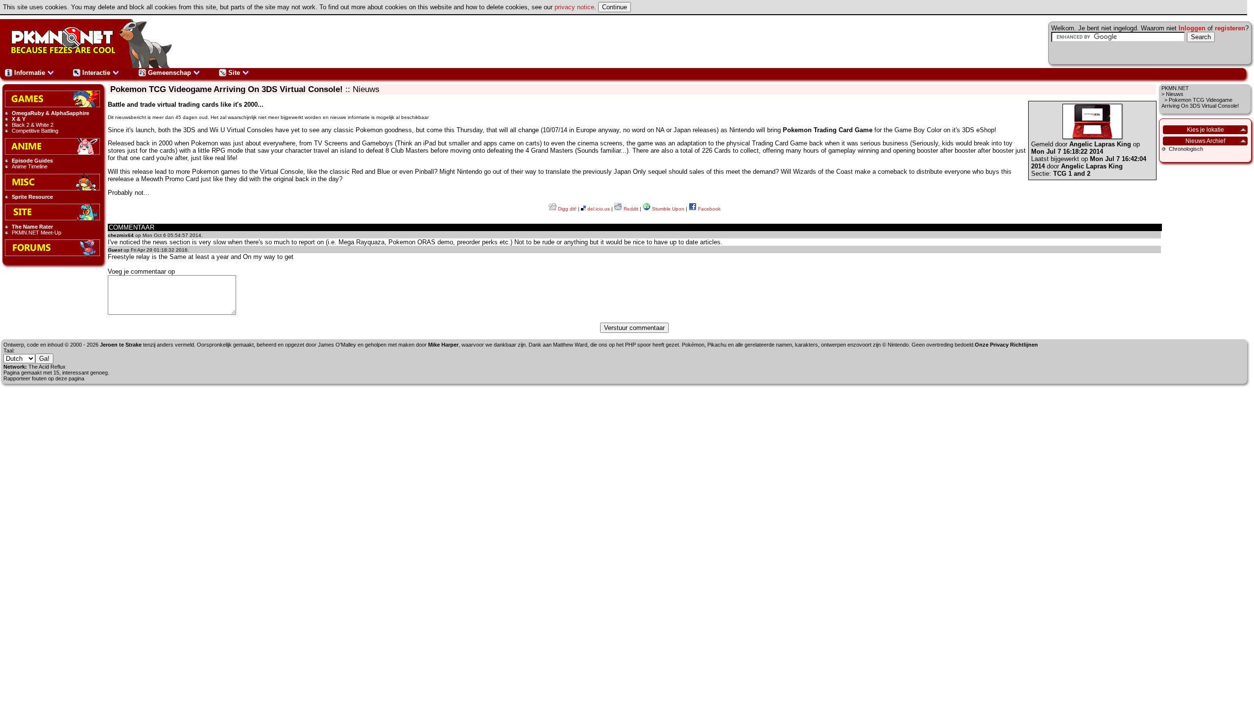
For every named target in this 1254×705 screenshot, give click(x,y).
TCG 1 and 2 (1071, 173)
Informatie (29, 72)
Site (234, 72)
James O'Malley (337, 345)
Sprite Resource (32, 197)
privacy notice (574, 7)
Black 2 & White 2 (32, 125)
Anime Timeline (30, 166)
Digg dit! (566, 209)
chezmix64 (121, 235)
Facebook (709, 209)
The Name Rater (32, 227)
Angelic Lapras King (1100, 144)
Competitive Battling (35, 131)
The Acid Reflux (47, 367)
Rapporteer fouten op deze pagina (43, 378)
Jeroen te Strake (121, 345)
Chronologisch (1186, 149)
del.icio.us (598, 209)
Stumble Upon (667, 209)
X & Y (18, 119)
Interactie (96, 72)
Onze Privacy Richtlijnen (1006, 345)
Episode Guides (32, 161)
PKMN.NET (1175, 88)
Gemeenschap (169, 72)
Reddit (630, 209)
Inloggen (1192, 28)
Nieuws (1174, 94)
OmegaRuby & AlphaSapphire (50, 113)
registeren (1230, 28)
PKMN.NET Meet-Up (36, 232)
